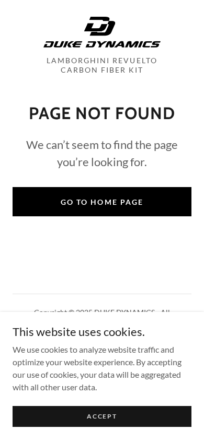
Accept (102, 416)
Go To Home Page (102, 202)
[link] (102, 32)
